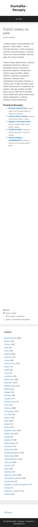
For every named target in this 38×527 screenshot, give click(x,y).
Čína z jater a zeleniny (15, 316)
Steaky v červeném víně (19, 122)
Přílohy (7, 418)
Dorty (6, 351)
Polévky (7, 408)
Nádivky (7, 389)
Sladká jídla (9, 434)
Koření (7, 367)
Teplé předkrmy (10, 459)
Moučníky (8, 383)
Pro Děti (7, 414)
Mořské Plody (10, 386)
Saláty (7, 427)
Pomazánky (9, 411)
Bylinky (7, 341)
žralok (13, 313)
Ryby (8, 310)
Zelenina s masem (12, 491)
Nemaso (7, 395)
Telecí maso (9, 456)
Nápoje (7, 392)
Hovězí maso (9, 363)
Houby (7, 360)
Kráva (6, 373)
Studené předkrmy (12, 453)
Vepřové (7, 472)
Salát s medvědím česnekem (18, 319)
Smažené (8, 446)
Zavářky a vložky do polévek (16, 485)
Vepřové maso (10, 475)
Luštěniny (8, 376)
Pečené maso (10, 402)
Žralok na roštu (15, 129)
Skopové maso (10, 430)
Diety (6, 348)
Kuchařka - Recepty (19, 8)
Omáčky (7, 399)
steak (8, 313)
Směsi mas (9, 450)
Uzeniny (7, 465)
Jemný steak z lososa (18, 116)
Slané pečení (9, 443)
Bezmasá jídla (10, 338)
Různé (7, 424)
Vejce (6, 469)
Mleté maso (9, 379)
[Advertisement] (19, 227)
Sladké (7, 437)
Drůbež (7, 354)
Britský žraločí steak (18, 108)
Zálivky (7, 488)
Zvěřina (7, 494)
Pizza (6, 405)
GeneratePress (19, 524)
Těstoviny (8, 462)
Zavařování (9, 481)
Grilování (8, 357)
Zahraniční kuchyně (12, 478)
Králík (6, 370)
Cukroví (7, 344)
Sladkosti (8, 440)
